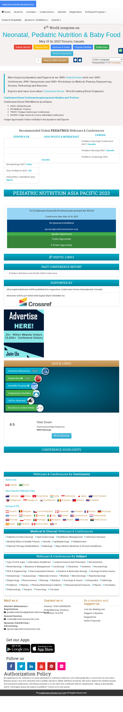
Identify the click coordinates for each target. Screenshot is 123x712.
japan (83, 495)
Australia (13, 495)
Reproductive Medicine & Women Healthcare (79, 546)
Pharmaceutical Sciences (77, 584)
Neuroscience (30, 580)
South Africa (100, 519)
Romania (65, 500)
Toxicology (41, 589)
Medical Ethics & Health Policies (23, 541)
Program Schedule (83, 47)
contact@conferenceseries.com (23, 619)
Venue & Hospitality (11, 19)
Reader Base (101, 47)
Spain (12, 523)
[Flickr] (61, 666)
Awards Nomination (62, 53)
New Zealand (99, 495)
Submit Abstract (23, 47)
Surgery (28, 589)
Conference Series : (54, 91)
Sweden (25, 523)
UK (55, 523)
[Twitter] (21, 666)
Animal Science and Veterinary (70, 562)
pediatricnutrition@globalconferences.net (28, 612)
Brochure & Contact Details (21, 407)
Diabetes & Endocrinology (20, 536)
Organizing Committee (19, 393)
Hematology (13, 575)
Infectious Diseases (96, 536)
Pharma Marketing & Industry (47, 584)
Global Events (74, 77)
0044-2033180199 (62, 606)
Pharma (24, 584)
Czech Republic (45, 511)
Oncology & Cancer (73, 580)
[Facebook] (11, 666)
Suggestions (90, 616)
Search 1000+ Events (55, 60)
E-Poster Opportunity (61, 245)
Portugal (41, 519)
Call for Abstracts (16, 400)
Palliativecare (79, 541)
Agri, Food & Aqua (16, 562)
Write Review (61, 435)
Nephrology (13, 580)
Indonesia (70, 495)
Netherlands (99, 515)
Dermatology (100, 566)
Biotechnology (14, 566)
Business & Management (37, 566)
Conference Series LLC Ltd (52, 692)
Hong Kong (42, 495)
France (91, 511)
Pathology (107, 580)
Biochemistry (96, 562)
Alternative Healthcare (39, 562)
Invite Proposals (92, 620)
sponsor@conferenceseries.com (61, 229)
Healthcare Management (70, 536)
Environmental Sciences (42, 571)
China (27, 495)
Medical (65, 575)
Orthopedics (92, 580)
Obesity (47, 541)
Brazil (26, 484)
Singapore (32, 500)
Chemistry (73, 566)
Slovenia (83, 519)
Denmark (64, 511)
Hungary (27, 515)
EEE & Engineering (16, 571)
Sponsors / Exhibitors (36, 19)
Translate (116, 62)
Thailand (94, 500)
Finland (78, 511)
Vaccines (54, 589)
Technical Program (94, 11)
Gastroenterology (45, 536)
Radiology (47, 546)
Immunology (29, 575)
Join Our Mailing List (94, 609)
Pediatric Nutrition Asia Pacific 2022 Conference (33, 273)
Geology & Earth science (102, 571)
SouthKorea (49, 500)
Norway (13, 519)
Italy (53, 515)
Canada (13, 484)
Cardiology (58, 566)
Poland (27, 519)
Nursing (44, 580)
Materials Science (48, 575)
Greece (13, 515)
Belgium (27, 511)
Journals (30, 11)
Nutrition (55, 580)
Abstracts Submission (22, 370)
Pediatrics (12, 584)
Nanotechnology (97, 575)
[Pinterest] (51, 666)
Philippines (15, 500)
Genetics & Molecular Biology (72, 571)
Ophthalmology (61, 541)
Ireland (41, 515)
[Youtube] (41, 666)
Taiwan (80, 500)
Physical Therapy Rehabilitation (23, 546)
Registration (75, 11)
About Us (18, 11)
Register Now (41, 47)
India (56, 495)
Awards (55, 19)
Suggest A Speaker (93, 613)
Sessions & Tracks (61, 47)
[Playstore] (75, 59)
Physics (97, 584)
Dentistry (86, 566)
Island (65, 515)
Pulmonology (14, 589)
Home (7, 11)
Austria (13, 511)
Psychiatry (110, 584)
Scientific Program (17, 385)
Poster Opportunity (61, 238)
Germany (106, 511)
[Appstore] (80, 59)
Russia (70, 519)
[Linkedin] (31, 666)
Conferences (46, 11)
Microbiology (79, 575)
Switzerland (42, 523)
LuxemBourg (80, 515)
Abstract (62, 11)
